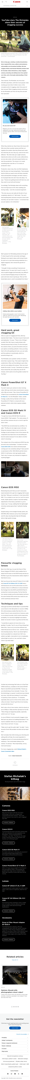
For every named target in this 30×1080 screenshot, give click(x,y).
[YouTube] (22, 1074)
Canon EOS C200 (5, 446)
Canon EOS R (7, 829)
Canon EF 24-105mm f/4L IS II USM (12, 583)
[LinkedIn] (15, 1074)
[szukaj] (6, 2)
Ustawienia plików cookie (15, 1066)
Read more (15, 320)
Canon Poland (14, 1070)
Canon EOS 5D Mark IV (11, 850)
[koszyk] (2, 2)
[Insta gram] (11, 1074)
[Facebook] (8, 1074)
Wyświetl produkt (8, 822)
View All (14, 960)
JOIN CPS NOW (15, 136)
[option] (15, 983)
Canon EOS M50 (8, 810)
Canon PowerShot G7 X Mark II (14, 866)
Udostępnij (15, 765)
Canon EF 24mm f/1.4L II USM (13, 886)
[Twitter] (18, 1074)
